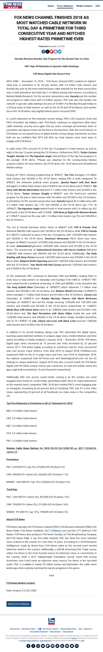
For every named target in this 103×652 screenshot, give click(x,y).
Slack (57, 646)
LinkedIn (53, 646)
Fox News (12, 5)
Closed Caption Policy (68, 629)
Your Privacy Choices (50, 629)
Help (80, 629)
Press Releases (65, 6)
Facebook (43, 52)
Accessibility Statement (39, 631)
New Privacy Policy (28, 629)
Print (56, 52)
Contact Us (88, 629)
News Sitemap (55, 631)
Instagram (38, 646)
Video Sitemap (67, 631)
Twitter (47, 52)
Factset (74, 638)
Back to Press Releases (18, 604)
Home (51, 6)
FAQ (98, 6)
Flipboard (51, 52)
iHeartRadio (77, 646)
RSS (62, 646)
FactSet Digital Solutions (29, 641)
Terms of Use (15, 629)
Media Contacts (84, 6)
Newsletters (67, 646)
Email (60, 52)
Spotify (72, 646)
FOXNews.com (59, 530)
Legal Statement (45, 641)
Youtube (43, 646)
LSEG (82, 641)
